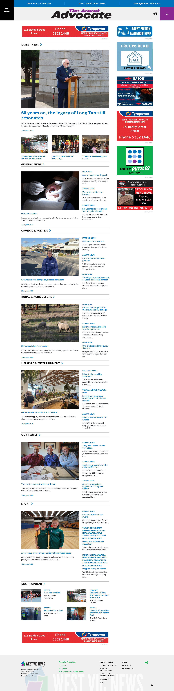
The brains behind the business (92, 193)
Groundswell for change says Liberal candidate (42, 279)
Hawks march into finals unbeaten (93, 542)
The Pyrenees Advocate (147, 3)
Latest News (30, 44)
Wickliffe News (95, 557)
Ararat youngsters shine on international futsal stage (46, 553)
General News (31, 164)
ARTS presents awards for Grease (94, 418)
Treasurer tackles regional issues (94, 157)
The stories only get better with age (38, 484)
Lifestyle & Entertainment (40, 363)
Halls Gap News (89, 371)
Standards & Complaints (29, 674)
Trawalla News (89, 390)
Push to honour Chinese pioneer (93, 259)
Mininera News (95, 538)
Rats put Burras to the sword (92, 515)
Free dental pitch (29, 213)
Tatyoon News (89, 528)
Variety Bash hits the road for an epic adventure (33, 157)
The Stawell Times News (92, 3)
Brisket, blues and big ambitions (92, 375)
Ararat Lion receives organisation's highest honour (92, 486)
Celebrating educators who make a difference (95, 466)
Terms (34, 676)
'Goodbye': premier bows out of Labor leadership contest (95, 278)
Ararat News (88, 189)
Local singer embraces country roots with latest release (94, 398)
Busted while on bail (53, 610)
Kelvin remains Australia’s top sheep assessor (94, 328)
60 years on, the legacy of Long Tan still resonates (63, 115)
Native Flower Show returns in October (39, 412)
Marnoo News (88, 238)
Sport (25, 503)
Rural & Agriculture (36, 296)
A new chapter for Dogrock (94, 175)
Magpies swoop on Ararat (94, 568)
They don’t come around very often (93, 446)
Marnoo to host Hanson (93, 241)
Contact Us (127, 669)
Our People (29, 434)
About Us (126, 665)
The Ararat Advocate (39, 3)
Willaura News (95, 533)
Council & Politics (34, 230)
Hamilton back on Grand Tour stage (63, 157)
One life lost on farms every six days (95, 347)
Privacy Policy (25, 676)
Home (124, 662)
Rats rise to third (52, 592)
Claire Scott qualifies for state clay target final (99, 612)
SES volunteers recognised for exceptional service (94, 210)
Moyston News (89, 555)
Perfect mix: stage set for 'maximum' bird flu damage (94, 308)
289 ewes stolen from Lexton (34, 346)
